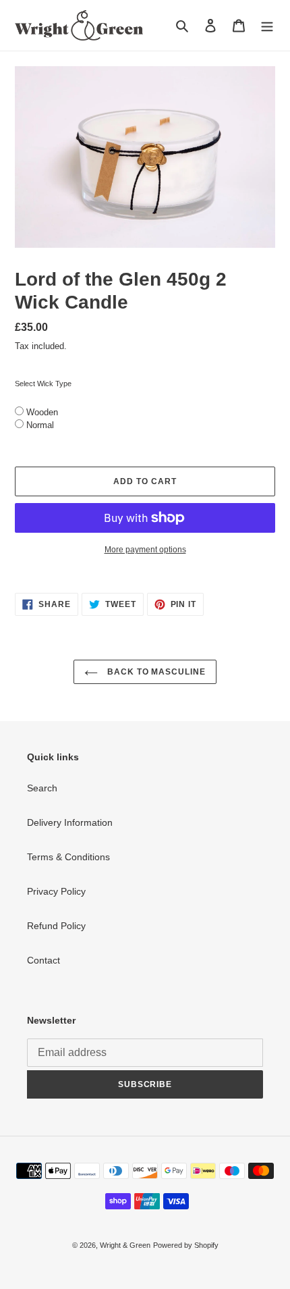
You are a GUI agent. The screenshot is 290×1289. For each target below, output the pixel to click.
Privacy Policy (56, 891)
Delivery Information (70, 822)
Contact (43, 960)
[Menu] (267, 25)
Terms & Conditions (68, 856)
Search (42, 788)
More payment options (145, 549)
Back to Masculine (155, 672)
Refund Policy (56, 925)
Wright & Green (125, 1245)
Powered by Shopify (186, 1245)
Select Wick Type (43, 383)
